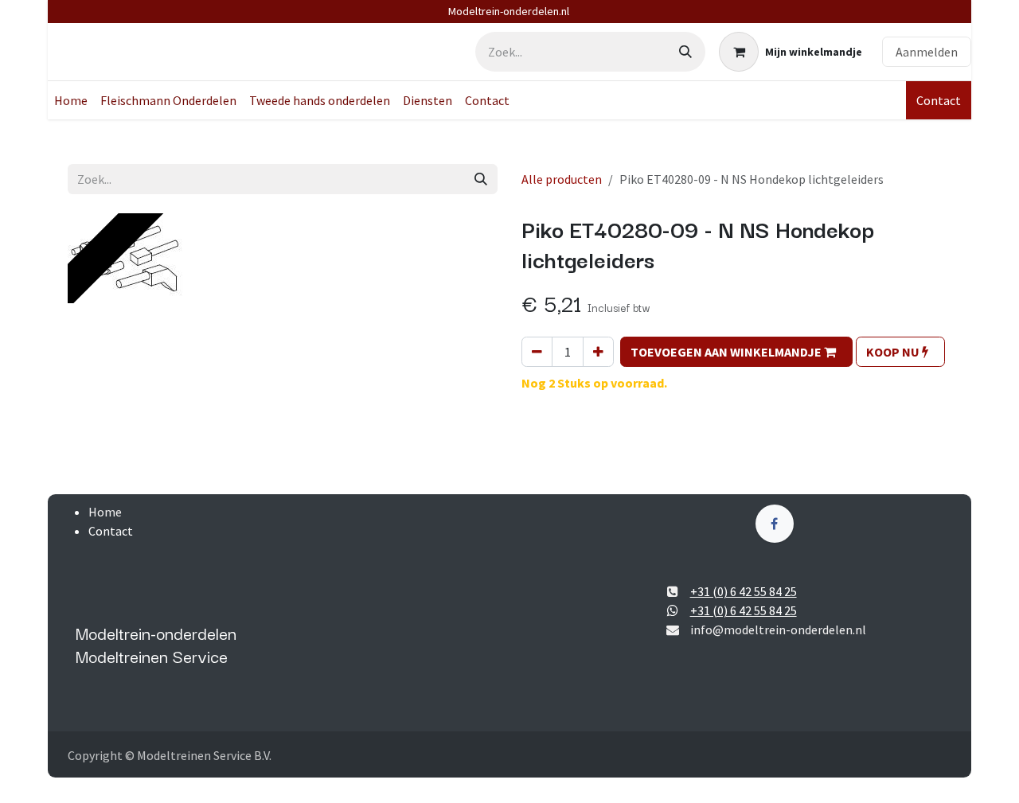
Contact (938, 100)
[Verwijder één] (536, 352)
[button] (736, 352)
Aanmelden (927, 52)
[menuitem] (71, 100)
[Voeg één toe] (598, 352)
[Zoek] (685, 52)
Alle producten (561, 179)
